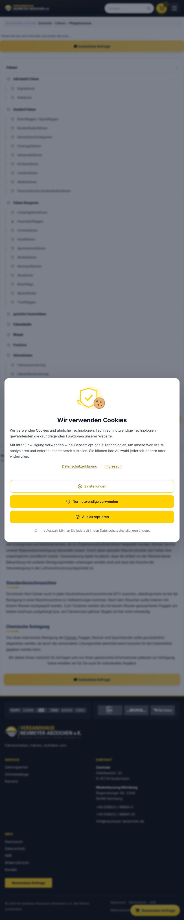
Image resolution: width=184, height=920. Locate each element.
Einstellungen (95, 486)
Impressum (113, 466)
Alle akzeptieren (95, 517)
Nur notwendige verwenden (95, 501)
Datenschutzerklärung (79, 466)
